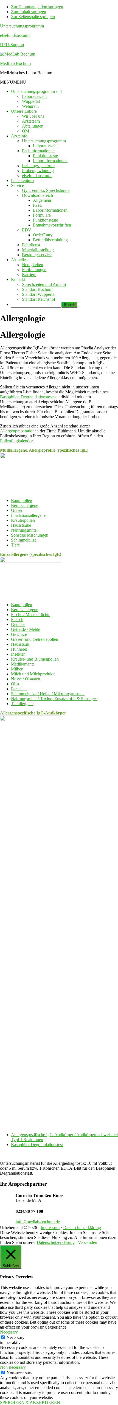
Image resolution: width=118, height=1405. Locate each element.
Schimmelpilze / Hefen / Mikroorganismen (48, 693)
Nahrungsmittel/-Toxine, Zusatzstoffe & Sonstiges (54, 698)
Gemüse (18, 624)
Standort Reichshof (38, 299)
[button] (13, 82)
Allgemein (42, 200)
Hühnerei (19, 649)
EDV (26, 230)
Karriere (29, 274)
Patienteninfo (22, 180)
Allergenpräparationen (19, 431)
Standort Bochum (37, 289)
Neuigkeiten (32, 264)
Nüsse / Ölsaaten (25, 679)
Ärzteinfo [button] (19, 136)
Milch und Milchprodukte (33, 674)
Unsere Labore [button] (24, 111)
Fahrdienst (31, 244)
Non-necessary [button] (13, 1367)
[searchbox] (36, 305)
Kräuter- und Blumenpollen (35, 659)
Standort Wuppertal (38, 294)
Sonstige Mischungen (29, 535)
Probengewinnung (38, 170)
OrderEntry (43, 235)
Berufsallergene (24, 505)
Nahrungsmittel (24, 530)
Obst (15, 683)
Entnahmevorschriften (52, 225)
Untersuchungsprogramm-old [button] (36, 91)
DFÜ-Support (12, 44)
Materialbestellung (38, 249)
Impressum (50, 1227)
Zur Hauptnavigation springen (37, 6)
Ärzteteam (31, 121)
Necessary (15, 1337)
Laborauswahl (34, 96)
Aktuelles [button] (19, 259)
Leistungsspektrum (38, 165)
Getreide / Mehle (25, 629)
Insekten (18, 654)
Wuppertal (31, 101)
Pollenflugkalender (16, 440)
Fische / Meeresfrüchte (30, 614)
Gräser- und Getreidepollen (34, 639)
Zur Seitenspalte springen (33, 16)
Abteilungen (32, 126)
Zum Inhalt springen (28, 11)
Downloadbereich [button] (37, 195)
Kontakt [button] (18, 279)
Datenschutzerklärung (82, 1227)
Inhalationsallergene (28, 515)
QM (25, 131)
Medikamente (23, 664)
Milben (17, 669)
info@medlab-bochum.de (38, 1221)
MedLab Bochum (15, 63)
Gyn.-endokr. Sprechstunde (45, 190)
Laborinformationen (50, 160)
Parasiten (19, 688)
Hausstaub (20, 644)
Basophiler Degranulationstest (37, 1144)
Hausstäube (21, 525)
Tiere (15, 545)
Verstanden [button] (87, 1242)
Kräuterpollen (23, 520)
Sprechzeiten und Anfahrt (44, 284)
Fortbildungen (34, 269)
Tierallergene (22, 703)
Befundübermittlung (50, 240)
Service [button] (17, 185)
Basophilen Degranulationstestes (28, 396)
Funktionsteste (45, 155)
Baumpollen (21, 500)
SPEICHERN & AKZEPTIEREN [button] (30, 1402)
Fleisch (17, 619)
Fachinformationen (38, 150)
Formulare (42, 215)
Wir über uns (33, 116)
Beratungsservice (37, 254)
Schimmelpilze (23, 540)
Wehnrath (30, 106)
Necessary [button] (9, 1332)
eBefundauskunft (15, 35)
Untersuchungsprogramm (22, 26)
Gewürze (19, 634)
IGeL (37, 205)
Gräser (17, 510)
